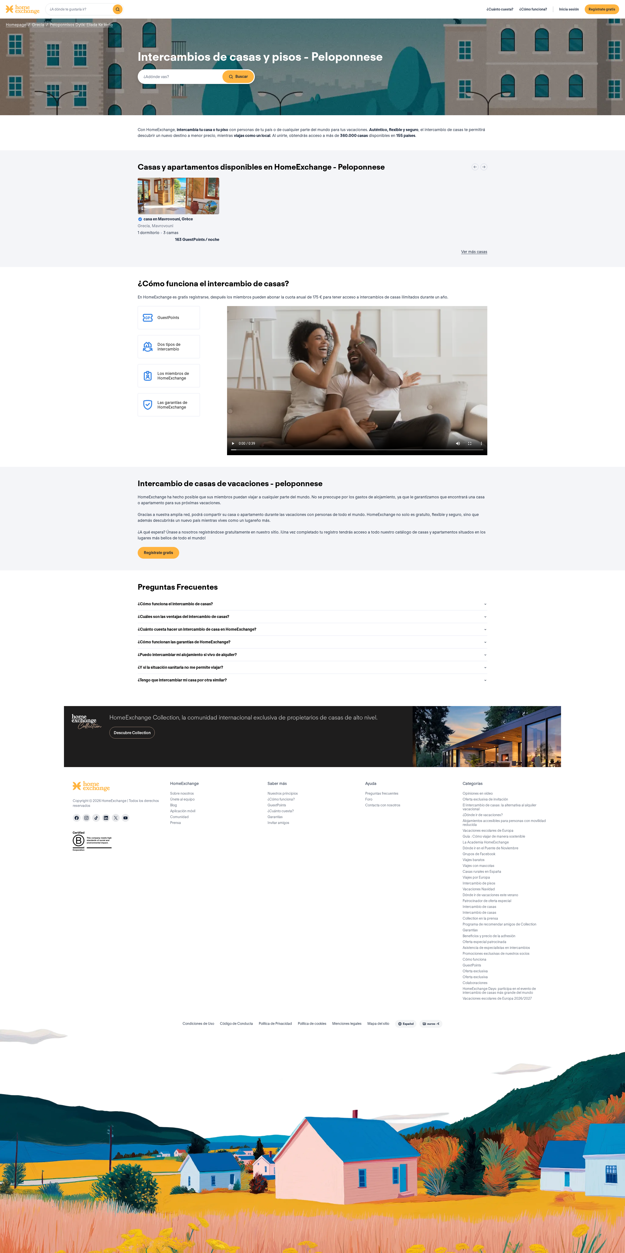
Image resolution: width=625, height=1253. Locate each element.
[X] (116, 818)
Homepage (16, 24)
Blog (173, 805)
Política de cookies (312, 1024)
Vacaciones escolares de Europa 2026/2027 (497, 998)
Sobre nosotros (182, 793)
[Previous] (475, 167)
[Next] (483, 167)
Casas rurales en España (482, 871)
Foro (368, 799)
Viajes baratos (474, 860)
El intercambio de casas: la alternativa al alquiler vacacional (499, 807)
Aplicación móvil (182, 811)
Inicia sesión (569, 9)
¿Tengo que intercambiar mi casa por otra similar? (182, 680)
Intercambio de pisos (479, 883)
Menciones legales (347, 1024)
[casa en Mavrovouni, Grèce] (178, 211)
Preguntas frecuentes (381, 793)
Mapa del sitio (378, 1024)
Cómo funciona (474, 959)
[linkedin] (106, 818)
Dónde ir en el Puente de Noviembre (490, 848)
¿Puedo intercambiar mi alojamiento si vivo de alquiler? (187, 654)
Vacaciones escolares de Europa (488, 830)
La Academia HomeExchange (486, 842)
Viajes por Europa (476, 877)
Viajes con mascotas (478, 866)
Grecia (38, 24)
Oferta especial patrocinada (484, 942)
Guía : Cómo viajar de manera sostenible (494, 836)
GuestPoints (277, 805)
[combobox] (84, 9)
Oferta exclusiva (475, 971)
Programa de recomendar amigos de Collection (499, 924)
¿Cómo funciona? (533, 9)
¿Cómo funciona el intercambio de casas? (175, 604)
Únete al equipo (182, 799)
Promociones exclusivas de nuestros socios (496, 953)
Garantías (275, 817)
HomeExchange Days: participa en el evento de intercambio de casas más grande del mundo (499, 991)
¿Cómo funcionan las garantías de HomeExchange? (184, 642)
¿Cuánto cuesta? (500, 9)
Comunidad (179, 817)
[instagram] (86, 818)
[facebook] (77, 818)
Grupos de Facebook (479, 854)
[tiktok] (96, 818)
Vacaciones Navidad (479, 889)
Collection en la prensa (480, 918)
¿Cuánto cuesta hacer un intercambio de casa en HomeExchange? (197, 629)
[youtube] (125, 818)
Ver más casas (474, 251)
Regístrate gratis (602, 9)
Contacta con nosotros (382, 805)
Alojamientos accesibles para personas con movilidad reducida (504, 823)
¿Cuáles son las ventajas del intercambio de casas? (183, 616)
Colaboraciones (475, 983)
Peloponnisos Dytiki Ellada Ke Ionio (81, 24)
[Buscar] (118, 9)
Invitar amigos (278, 823)
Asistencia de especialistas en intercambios (496, 948)
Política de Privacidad (275, 1024)
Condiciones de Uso (198, 1024)
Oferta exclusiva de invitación (485, 799)
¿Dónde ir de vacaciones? (483, 815)
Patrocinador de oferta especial (487, 901)
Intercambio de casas (479, 907)
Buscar (241, 76)
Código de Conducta (236, 1024)
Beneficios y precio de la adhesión (489, 936)
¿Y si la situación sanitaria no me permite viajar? (180, 667)
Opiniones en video (478, 793)
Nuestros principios (283, 793)
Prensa (175, 823)
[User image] (211, 206)
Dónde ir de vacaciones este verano (490, 895)
